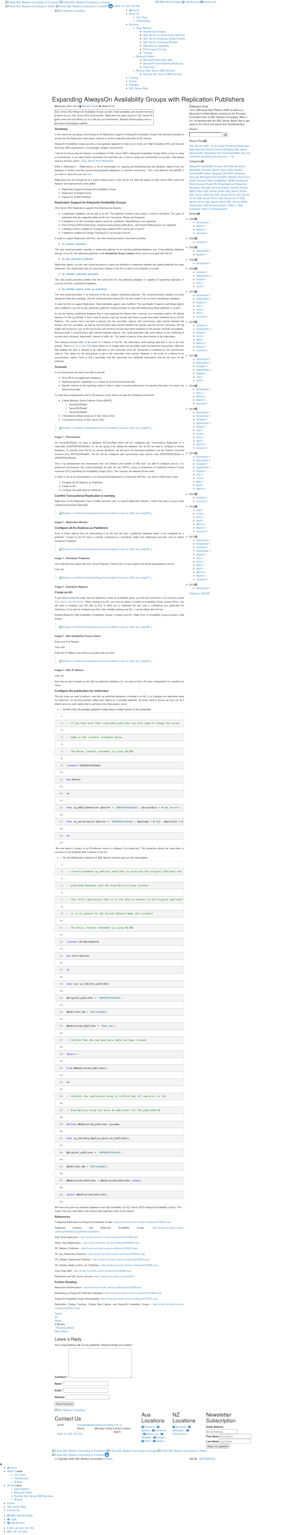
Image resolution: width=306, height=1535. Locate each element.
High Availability (216, 180)
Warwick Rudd (90, 106)
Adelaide (146, 1437)
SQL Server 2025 (236, 201)
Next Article (61, 1331)
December (202, 359)
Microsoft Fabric (145, 56)
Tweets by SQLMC (199, 593)
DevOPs (221, 177)
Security (205, 187)
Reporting (148, 67)
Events (133, 81)
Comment (61, 1377)
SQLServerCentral (214, 205)
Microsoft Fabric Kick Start (158, 60)
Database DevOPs (221, 173)
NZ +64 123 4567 (18, 1531)
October (201, 272)
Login (13, 1519)
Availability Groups (199, 170)
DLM (192, 180)
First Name (212, 1436)
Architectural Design (154, 31)
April (199, 380)
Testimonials (143, 21)
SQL (199, 191)
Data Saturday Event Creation (206, 149)
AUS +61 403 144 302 (127, 6)
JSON (231, 180)
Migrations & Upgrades (156, 45)
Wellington (178, 1430)
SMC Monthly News (169, 2)
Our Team (142, 17)
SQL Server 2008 (235, 191)
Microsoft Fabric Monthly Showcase (163, 63)
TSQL (204, 209)
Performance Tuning (154, 49)
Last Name (212, 1441)
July (199, 282)
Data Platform (144, 28)
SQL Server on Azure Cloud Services (164, 35)
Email (59, 1390)
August (200, 254)
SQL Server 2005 (213, 191)
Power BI (211, 184)
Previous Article (65, 1327)
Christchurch (179, 1434)
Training (147, 53)
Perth (147, 1441)
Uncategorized (218, 209)
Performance (196, 184)
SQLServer (195, 205)
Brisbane (149, 1426)
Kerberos (241, 180)
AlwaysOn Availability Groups (205, 166)
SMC (192, 191)
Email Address (214, 1426)
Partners (134, 84)
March (200, 226)
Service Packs (238, 187)
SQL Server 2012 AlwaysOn (97, 160)
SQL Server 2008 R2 (201, 194)
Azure (215, 170)
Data (206, 173)
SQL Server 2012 (224, 194)
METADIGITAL (207, 1458)
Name (59, 1383)
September (202, 250)
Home (135, 10)
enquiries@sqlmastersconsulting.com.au (99, 1425)
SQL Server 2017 (228, 198)
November (202, 222)
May (199, 313)
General (201, 180)
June (199, 286)
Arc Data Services (234, 166)
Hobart (160, 1437)
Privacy (108, 1458)
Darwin (160, 1441)
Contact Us (209, 2)
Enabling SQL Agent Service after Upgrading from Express (218, 151)
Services (134, 24)
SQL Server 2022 (215, 201)
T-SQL (230, 205)
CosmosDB (195, 173)
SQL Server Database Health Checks (164, 38)
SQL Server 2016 (207, 198)
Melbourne (152, 1434)
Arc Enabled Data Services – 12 (215, 156)
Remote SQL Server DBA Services (155, 70)
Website (59, 1397)
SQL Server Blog (138, 88)
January (201, 233)
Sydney (146, 1430)
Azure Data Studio (231, 170)
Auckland (181, 1426)
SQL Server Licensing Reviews (160, 42)
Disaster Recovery (238, 177)
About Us (134, 13)
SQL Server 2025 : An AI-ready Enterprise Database (218, 146)
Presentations (226, 184)
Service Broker (220, 187)
